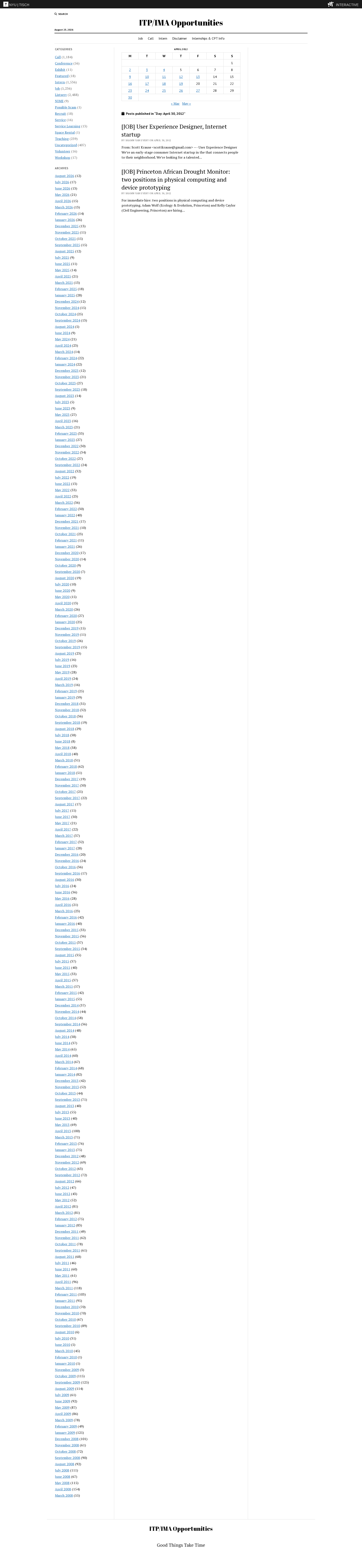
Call (151, 38)
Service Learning (67, 126)
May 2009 (62, 1407)
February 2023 (66, 433)
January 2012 (65, 1225)
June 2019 (62, 666)
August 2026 (64, 175)
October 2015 (65, 942)
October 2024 (65, 314)
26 (181, 90)
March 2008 (64, 1495)
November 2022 (67, 452)
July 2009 (62, 1395)
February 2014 (66, 1068)
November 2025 (67, 232)
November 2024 (67, 307)
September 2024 (67, 320)
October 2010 (65, 1319)
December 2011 (67, 1231)
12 (181, 77)
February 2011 (66, 1294)
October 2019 (65, 640)
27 (198, 90)
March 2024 (64, 351)
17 (147, 83)
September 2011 (67, 1250)
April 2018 (63, 754)
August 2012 (64, 1181)
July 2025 (62, 257)
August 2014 (64, 1030)
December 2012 (67, 1156)
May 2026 (62, 194)
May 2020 (62, 596)
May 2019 (62, 672)
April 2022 (63, 496)
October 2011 (65, 1244)
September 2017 (67, 798)
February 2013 (66, 1143)
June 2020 (62, 590)
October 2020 (65, 565)
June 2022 (62, 483)
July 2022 (62, 477)
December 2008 (67, 1439)
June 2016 (62, 892)
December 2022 (67, 446)
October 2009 (65, 1376)
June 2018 (62, 741)
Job (140, 38)
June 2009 (62, 1401)
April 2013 (63, 1131)
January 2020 (65, 622)
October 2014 (65, 1017)
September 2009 (67, 1382)
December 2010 (67, 1307)
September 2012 (67, 1175)
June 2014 (62, 1043)
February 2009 (66, 1426)
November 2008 (67, 1445)
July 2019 (62, 659)
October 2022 (65, 458)
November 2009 (67, 1369)
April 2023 (63, 421)
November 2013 (67, 1087)
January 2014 (65, 1074)
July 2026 (62, 182)
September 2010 (67, 1325)
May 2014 (62, 1049)
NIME (59, 101)
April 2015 (63, 980)
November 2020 (67, 559)
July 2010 (62, 1338)
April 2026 (63, 201)
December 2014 (67, 1005)
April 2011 (63, 1281)
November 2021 (67, 527)
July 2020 (62, 584)
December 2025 (67, 226)
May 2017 (62, 823)
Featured (62, 76)
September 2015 (67, 948)
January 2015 (65, 999)
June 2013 (62, 1118)
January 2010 (65, 1363)
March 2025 (64, 282)
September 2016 (67, 873)
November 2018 (67, 710)
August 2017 (64, 804)
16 (130, 83)
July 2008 (62, 1470)
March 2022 (64, 502)
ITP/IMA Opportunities (181, 22)
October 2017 (65, 791)
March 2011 (64, 1288)
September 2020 (67, 571)
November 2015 (67, 936)
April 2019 (63, 678)
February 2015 (66, 992)
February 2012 (66, 1219)
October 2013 (65, 1093)
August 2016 (64, 879)
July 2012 (62, 1187)
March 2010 (64, 1351)
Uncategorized (66, 145)
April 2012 (63, 1206)
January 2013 (65, 1149)
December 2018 (67, 703)
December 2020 (67, 552)
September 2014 (67, 1024)
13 (198, 77)
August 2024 (64, 326)
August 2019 (64, 653)
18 (164, 83)
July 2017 (62, 810)
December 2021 (67, 521)
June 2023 (62, 408)
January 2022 (65, 515)
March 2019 (64, 684)
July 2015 (62, 961)
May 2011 (62, 1275)
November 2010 (67, 1313)
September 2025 (67, 245)
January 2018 (65, 772)
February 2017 (66, 842)
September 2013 (67, 1099)
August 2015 (64, 955)
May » (186, 103)
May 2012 (62, 1200)
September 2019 (67, 647)
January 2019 (65, 697)
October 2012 (65, 1168)
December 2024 (67, 301)
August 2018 (64, 728)
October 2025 (65, 238)
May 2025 (62, 270)
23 (130, 90)
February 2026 (66, 213)
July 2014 (62, 1036)
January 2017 (65, 848)
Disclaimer (179, 38)
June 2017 (62, 816)
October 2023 (65, 383)
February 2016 (66, 917)
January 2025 (65, 295)
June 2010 (62, 1344)
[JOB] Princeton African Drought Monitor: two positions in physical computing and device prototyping (176, 179)
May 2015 (62, 974)
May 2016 (62, 898)
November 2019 (67, 634)
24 (147, 90)
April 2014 (63, 1055)
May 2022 (62, 490)
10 (147, 77)
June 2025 (62, 263)
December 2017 (67, 779)
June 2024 (62, 333)
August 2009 (64, 1388)
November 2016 (67, 860)
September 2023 (67, 389)
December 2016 (67, 854)
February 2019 (66, 691)
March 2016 (64, 911)
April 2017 (63, 829)
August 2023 (64, 395)
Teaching (62, 138)
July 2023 (62, 402)
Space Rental (65, 132)
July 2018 (62, 735)
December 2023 (67, 370)
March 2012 (64, 1212)
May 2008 (62, 1483)
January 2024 (65, 364)
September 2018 (67, 722)
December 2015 (67, 930)
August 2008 (64, 1464)
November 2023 (67, 377)
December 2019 (67, 628)
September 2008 (67, 1457)
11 (164, 77)
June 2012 (62, 1193)
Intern (163, 38)
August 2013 (64, 1105)
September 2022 (67, 465)
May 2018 (62, 747)
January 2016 (65, 923)
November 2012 (67, 1162)
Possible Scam (65, 107)
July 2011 (62, 1263)
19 (181, 83)
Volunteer (62, 151)
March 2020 (64, 609)
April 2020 (63, 603)
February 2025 (66, 289)
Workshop (62, 157)
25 (164, 90)
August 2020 (64, 578)
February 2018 (66, 766)
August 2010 (64, 1332)
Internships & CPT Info (208, 38)
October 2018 (65, 716)
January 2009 (65, 1432)
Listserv (61, 94)
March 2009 (64, 1420)
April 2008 (63, 1489)
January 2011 (65, 1300)
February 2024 (66, 358)
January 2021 (65, 546)
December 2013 (67, 1080)
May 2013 (62, 1124)
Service (60, 120)
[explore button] (331, 4)
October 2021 (65, 534)
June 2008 (62, 1476)
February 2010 (66, 1357)
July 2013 (62, 1112)
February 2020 (66, 615)
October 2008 (65, 1451)
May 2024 (62, 339)
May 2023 (62, 414)
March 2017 (64, 835)
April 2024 (63, 345)
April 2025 (63, 276)
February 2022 (66, 508)
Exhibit (60, 69)
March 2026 (64, 207)
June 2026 (62, 188)
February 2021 (66, 540)
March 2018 (64, 760)
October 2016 (65, 867)
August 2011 (64, 1256)
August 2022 (64, 471)
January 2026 (65, 219)
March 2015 (64, 986)
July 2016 (62, 886)
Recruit (60, 113)
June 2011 (62, 1269)
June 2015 (62, 967)
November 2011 (67, 1237)
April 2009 (63, 1413)
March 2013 (64, 1137)
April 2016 (63, 904)
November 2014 (67, 1011)
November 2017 (67, 785)
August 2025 (64, 251)
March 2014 (64, 1061)
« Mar (175, 103)
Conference (63, 63)
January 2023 (65, 439)
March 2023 (64, 427)
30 (130, 97)
